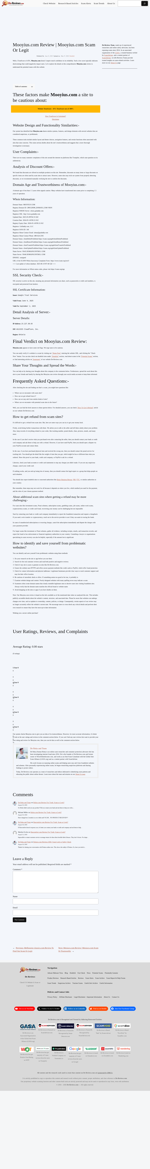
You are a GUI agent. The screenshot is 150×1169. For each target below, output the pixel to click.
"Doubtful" (55, 356)
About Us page (80, 774)
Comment (17, 869)
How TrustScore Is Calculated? (55, 116)
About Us (114, 63)
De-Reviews (30, 977)
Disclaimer (55, 119)
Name (15, 896)
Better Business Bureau (64, 480)
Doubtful (71, 56)
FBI (74, 480)
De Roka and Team (24, 803)
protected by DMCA (105, 1073)
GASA (117, 53)
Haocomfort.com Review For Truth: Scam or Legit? (50, 822)
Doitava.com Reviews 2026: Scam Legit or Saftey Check (52, 842)
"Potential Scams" (87, 356)
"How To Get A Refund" (85, 408)
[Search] (144, 3)
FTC (78, 480)
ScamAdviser (108, 55)
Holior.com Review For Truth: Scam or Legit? (48, 803)
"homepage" (36, 359)
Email (15, 908)
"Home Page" (56, 353)
